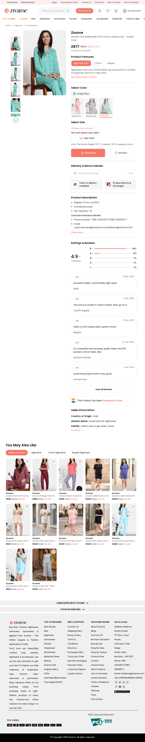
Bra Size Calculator (100, 639)
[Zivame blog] (116, 686)
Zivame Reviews (99, 677)
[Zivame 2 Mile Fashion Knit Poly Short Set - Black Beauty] (98, 475)
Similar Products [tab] (16, 452)
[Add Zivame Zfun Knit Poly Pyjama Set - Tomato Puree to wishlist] (27, 461)
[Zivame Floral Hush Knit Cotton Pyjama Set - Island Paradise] (124, 520)
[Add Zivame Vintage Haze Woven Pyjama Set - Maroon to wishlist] (53, 461)
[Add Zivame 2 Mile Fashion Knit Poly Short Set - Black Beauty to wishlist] (106, 461)
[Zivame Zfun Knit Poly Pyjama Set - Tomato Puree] (18, 475)
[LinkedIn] (123, 686)
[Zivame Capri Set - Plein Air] (44, 565)
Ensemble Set (32, 26)
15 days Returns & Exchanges (122, 184)
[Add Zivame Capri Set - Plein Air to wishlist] (53, 551)
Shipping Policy (75, 631)
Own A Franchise (99, 673)
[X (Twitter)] (119, 682)
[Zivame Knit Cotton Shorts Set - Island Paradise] (18, 565)
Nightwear (18, 26)
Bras (46, 631)
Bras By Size (96, 643)
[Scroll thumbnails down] (15, 120)
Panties (47, 643)
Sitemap (95, 690)
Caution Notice (75, 673)
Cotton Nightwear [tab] (57, 452)
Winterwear (49, 652)
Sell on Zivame (113, 2)
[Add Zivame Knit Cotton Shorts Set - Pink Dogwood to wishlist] (80, 506)
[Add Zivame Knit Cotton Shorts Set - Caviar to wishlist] (106, 506)
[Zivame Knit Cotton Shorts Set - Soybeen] (18, 520)
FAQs (93, 694)
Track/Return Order (69, 2)
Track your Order (76, 656)
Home (8, 26)
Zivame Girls (50, 665)
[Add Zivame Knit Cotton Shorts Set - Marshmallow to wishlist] (53, 506)
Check (131, 173)
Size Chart (89, 138)
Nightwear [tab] (36, 452)
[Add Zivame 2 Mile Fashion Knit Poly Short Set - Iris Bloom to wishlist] (133, 461)
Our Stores (99, 2)
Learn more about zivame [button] (71, 603)
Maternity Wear (51, 656)
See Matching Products (84, 77)
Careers (95, 686)
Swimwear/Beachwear (55, 677)
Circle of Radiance (100, 682)
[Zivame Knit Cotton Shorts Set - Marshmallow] (44, 520)
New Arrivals (50, 626)
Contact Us (86, 2)
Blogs (54, 2)
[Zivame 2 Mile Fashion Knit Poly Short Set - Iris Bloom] (124, 475)
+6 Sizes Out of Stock (82, 128)
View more (77, 232)
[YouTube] (119, 686)
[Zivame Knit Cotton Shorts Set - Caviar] (98, 520)
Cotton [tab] (98, 63)
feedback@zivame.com (132, 673)
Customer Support (77, 669)
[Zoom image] (44, 62)
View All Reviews (103, 389)
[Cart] (116, 10)
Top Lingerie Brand (53, 682)
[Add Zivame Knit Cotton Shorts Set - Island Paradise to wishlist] (27, 551)
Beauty (47, 660)
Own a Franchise (131, 2)
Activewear (49, 639)
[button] (68, 10)
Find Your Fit (97, 635)
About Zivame (98, 626)
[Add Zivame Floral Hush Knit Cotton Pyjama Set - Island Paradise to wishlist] (133, 506)
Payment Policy (75, 665)
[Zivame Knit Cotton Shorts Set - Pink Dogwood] (71, 520)
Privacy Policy (74, 635)
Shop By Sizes (97, 648)
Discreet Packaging (77, 660)
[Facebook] (116, 682)
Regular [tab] (111, 63)
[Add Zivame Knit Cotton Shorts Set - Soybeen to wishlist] (27, 506)
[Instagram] (123, 682)
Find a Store (97, 699)
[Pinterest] (127, 682)
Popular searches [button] (71, 609)
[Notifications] (99, 10)
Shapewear (49, 648)
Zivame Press (97, 665)
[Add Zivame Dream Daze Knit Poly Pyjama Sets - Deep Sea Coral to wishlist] (80, 461)
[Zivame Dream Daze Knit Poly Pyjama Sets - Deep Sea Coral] (71, 475)
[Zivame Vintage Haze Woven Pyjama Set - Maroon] (44, 475)
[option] (16, 44)
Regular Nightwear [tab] (81, 452)
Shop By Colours (99, 652)
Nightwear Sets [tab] (81, 63)
